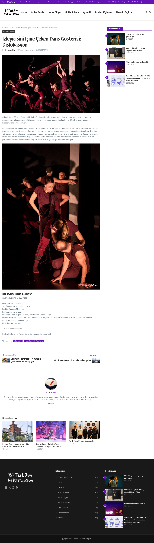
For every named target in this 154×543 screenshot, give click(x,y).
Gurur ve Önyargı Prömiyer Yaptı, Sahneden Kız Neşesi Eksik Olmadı (48, 445)
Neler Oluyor (55, 12)
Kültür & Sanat (72, 12)
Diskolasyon (40, 341)
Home (4, 28)
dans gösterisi (29, 341)
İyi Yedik (87, 12)
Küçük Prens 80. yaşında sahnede (81, 441)
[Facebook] (51, 404)
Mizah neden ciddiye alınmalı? (137, 62)
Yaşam (24, 12)
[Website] (49, 404)
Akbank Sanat (18, 341)
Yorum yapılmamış (26, 50)
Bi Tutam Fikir (10, 50)
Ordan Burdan (38, 12)
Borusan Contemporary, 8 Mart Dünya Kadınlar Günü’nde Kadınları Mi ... (16, 445)
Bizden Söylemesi (103, 12)
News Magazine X (87, 539)
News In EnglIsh (124, 12)
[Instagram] (53, 404)
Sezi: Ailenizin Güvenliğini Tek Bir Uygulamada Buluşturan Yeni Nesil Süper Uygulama (138, 78)
